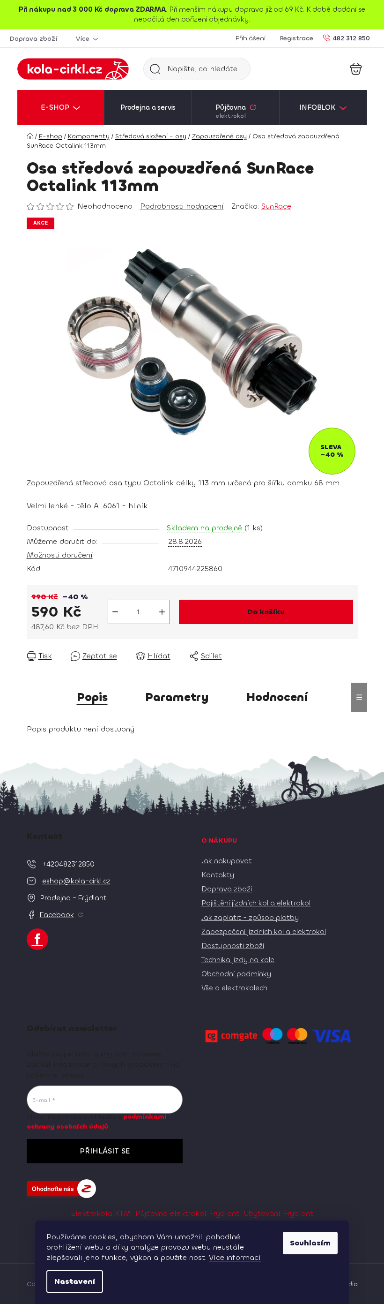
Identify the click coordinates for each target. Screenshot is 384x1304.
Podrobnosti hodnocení (182, 206)
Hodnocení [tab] (277, 697)
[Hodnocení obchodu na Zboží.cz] (61, 1188)
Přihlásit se (105, 1151)
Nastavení (74, 1281)
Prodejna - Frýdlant (73, 898)
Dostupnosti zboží (232, 945)
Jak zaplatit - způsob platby (250, 917)
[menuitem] (60, 107)
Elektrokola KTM (101, 1213)
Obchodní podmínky (236, 974)
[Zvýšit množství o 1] (162, 612)
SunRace (276, 206)
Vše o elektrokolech (234, 988)
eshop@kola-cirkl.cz (76, 881)
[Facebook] (37, 939)
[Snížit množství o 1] (115, 612)
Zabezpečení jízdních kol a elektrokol (263, 931)
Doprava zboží (33, 38)
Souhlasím (310, 1243)
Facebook (57, 915)
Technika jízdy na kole (237, 960)
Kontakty (217, 875)
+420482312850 (68, 864)
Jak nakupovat (226, 861)
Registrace (296, 38)
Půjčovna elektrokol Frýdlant (187, 1213)
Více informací (235, 1257)
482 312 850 (351, 37)
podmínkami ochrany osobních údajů (97, 1121)
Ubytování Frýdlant (278, 1213)
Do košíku (266, 612)
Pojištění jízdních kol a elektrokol (255, 903)
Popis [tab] (92, 697)
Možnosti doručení (60, 555)
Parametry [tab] (177, 697)
